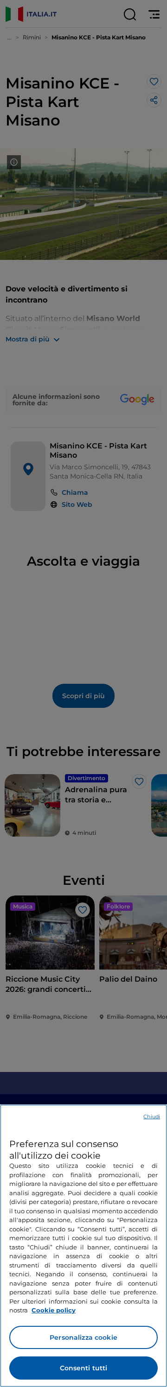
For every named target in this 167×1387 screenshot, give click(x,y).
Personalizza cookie (83, 1337)
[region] (83, 1245)
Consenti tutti (84, 1368)
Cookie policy (54, 1310)
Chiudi (151, 1116)
